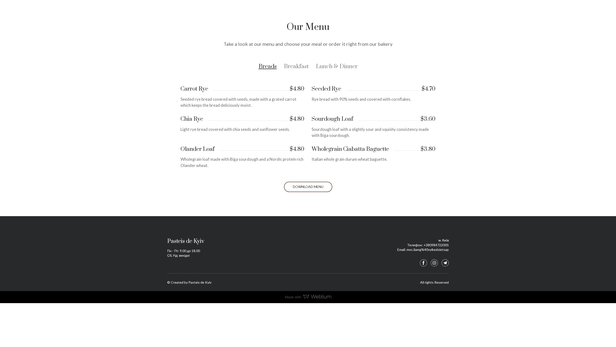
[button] (267, 67)
